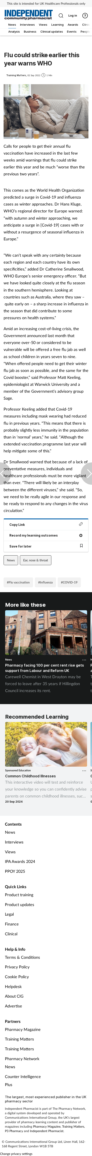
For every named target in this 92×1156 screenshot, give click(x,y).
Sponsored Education (18, 770)
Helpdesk (13, 986)
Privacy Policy (17, 966)
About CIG (14, 996)
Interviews (14, 841)
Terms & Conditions (22, 957)
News (11, 560)
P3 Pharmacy (14, 1131)
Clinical (11, 933)
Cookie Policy (17, 976)
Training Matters (19, 1038)
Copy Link (17, 525)
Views (10, 851)
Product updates (19, 904)
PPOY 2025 (15, 871)
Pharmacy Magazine (23, 1029)
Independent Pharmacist (46, 1131)
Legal (9, 914)
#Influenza (45, 582)
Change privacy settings (16, 1154)
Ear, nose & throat (35, 560)
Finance (12, 923)
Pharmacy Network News (22, 1062)
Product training (19, 894)
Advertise (13, 1005)
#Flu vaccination (18, 582)
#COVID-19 (69, 582)
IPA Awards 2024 (20, 861)
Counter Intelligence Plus (23, 1080)
